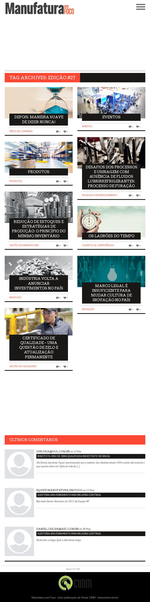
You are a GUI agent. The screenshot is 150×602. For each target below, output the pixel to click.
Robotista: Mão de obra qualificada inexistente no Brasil (74, 456)
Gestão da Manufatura (24, 245)
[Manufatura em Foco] (40, 8)
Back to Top (73, 569)
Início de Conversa (21, 131)
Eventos (87, 126)
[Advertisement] (75, 43)
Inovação (88, 309)
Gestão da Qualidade (22, 366)
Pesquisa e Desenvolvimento (99, 195)
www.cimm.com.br (108, 597)
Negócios (15, 297)
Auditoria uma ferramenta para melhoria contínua (69, 495)
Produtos (15, 181)
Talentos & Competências (98, 245)
